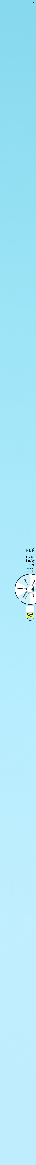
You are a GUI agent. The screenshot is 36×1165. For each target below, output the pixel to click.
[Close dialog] (33, 2)
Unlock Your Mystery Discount (30, 615)
